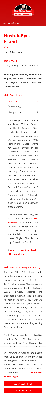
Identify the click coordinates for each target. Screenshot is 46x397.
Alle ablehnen (23, 390)
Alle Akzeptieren (23, 384)
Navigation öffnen (11, 23)
